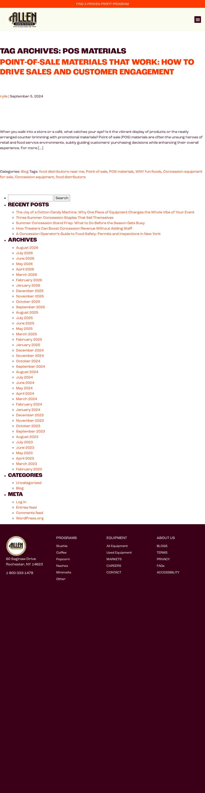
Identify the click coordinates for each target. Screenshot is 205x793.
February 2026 (29, 280)
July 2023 (24, 442)
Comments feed (29, 513)
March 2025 (26, 334)
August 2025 (27, 312)
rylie (4, 96)
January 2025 (28, 345)
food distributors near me (61, 171)
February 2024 (29, 404)
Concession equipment (34, 177)
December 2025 (30, 291)
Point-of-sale (96, 171)
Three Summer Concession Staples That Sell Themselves (65, 217)
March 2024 (26, 399)
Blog (25, 171)
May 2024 (24, 388)
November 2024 (30, 355)
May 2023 (24, 453)
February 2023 (29, 469)
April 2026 (25, 269)
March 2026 (26, 274)
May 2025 (24, 328)
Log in (21, 502)
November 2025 (30, 296)
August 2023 (27, 437)
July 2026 (24, 253)
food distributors (71, 177)
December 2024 (30, 350)
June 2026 (25, 258)
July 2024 (24, 377)
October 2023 (28, 426)
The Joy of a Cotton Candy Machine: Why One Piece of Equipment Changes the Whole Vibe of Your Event (105, 212)
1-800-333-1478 (19, 573)
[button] (197, 19)
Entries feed (26, 507)
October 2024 (28, 361)
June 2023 (25, 447)
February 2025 (29, 339)
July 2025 (24, 318)
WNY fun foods (148, 171)
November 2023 (30, 420)
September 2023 (30, 431)
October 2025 (28, 301)
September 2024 (30, 366)
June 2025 (25, 323)
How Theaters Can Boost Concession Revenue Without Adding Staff (74, 228)
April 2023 (25, 458)
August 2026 (27, 247)
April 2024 (25, 393)
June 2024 (25, 382)
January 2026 (28, 285)
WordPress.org (30, 518)
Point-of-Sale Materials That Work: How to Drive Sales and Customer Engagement (97, 67)
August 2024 (27, 372)
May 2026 (24, 264)
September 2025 (30, 307)
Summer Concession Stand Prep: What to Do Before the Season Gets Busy (81, 223)
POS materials (121, 171)
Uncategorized (28, 483)
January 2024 (28, 410)
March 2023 (26, 464)
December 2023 (30, 415)
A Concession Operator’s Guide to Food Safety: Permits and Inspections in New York (88, 234)
